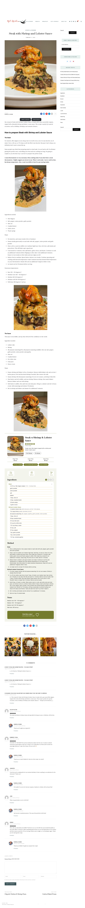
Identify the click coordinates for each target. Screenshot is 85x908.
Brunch (37, 21)
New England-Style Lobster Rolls (67, 83)
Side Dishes (62, 119)
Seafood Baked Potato (49, 894)
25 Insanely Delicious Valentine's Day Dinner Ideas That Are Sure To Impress (26, 693)
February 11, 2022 (30, 37)
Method (31, 475)
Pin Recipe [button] (37, 453)
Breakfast (45, 21)
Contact (42, 904)
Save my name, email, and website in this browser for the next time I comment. (20, 879)
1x (46, 479)
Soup (61, 122)
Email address (65, 44)
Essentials (62, 105)
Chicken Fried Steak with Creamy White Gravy (69, 80)
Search (62, 30)
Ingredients (10, 475)
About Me (64, 21)
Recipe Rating (8, 859)
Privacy (49, 904)
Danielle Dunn (9, 114)
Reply (12, 673)
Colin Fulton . (14, 709)
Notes (51, 475)
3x (50, 479)
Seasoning (62, 116)
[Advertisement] (40, 9)
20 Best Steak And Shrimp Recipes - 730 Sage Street (19, 667)
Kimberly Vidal (14, 737)
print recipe (36, 119)
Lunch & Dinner (28, 21)
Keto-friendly (55, 21)
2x (48, 479)
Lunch (61, 110)
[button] (51, 484)
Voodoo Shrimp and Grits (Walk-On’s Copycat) (69, 74)
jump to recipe (25, 119)
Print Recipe (29, 453)
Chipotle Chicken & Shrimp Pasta (15, 894)
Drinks (61, 102)
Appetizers (62, 93)
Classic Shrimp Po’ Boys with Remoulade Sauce (70, 77)
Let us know (25, 615)
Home (19, 21)
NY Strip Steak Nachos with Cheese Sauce (69, 71)
